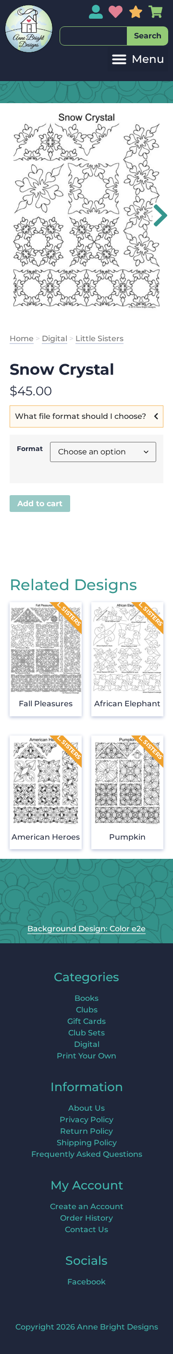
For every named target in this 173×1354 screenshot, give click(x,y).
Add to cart (39, 503)
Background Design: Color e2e (86, 928)
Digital (54, 338)
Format (30, 448)
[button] (138, 59)
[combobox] (93, 36)
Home (22, 338)
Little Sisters (99, 338)
